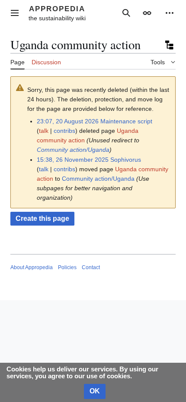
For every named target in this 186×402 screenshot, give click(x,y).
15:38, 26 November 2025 (73, 159)
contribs (64, 130)
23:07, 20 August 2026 (68, 121)
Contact (91, 267)
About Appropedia (31, 267)
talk (43, 130)
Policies (67, 267)
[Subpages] (169, 45)
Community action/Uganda (73, 149)
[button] (14, 12)
